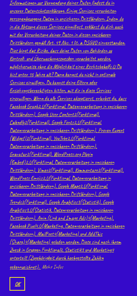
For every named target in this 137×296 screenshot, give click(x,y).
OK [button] (17, 283)
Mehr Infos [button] (52, 267)
